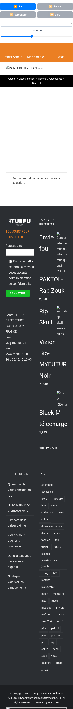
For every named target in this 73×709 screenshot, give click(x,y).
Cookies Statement (43, 698)
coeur (61, 512)
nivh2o (61, 621)
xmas (59, 662)
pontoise (56, 635)
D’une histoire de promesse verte (19, 507)
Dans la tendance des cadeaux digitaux (19, 561)
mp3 (44, 600)
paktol (55, 628)
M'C (55, 573)
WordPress (54, 702)
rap (52, 642)
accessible (47, 491)
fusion (45, 547)
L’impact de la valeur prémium (18, 523)
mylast (61, 614)
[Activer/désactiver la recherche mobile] (59, 69)
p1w (43, 628)
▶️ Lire (17, 6)
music (54, 600)
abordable (47, 485)
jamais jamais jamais (49, 563)
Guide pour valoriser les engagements (17, 582)
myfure (60, 607)
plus (43, 635)
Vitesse (37, 30)
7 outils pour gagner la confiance (16, 540)
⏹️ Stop (55, 14)
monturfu (58, 594)
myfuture (46, 614)
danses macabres (51, 526)
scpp (56, 649)
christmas (47, 512)
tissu (54, 656)
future (57, 547)
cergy (54, 505)
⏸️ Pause (55, 6)
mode (44, 594)
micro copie (48, 587)
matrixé (45, 580)
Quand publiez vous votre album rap (19, 490)
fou (57, 540)
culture (45, 519)
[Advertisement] (36, 125)
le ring (44, 573)
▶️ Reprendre (18, 14)
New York (46, 621)
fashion (45, 540)
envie (57, 533)
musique (46, 607)
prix (43, 642)
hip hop (45, 553)
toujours (46, 662)
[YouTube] (55, 458)
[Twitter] (45, 458)
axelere (58, 498)
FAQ (56, 698)
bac (43, 505)
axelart (45, 498)
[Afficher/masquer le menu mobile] (65, 69)
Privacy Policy (25, 698)
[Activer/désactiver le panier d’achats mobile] (52, 69)
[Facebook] (40, 458)
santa (44, 649)
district (45, 533)
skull (44, 656)
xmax (44, 669)
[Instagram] (50, 458)
